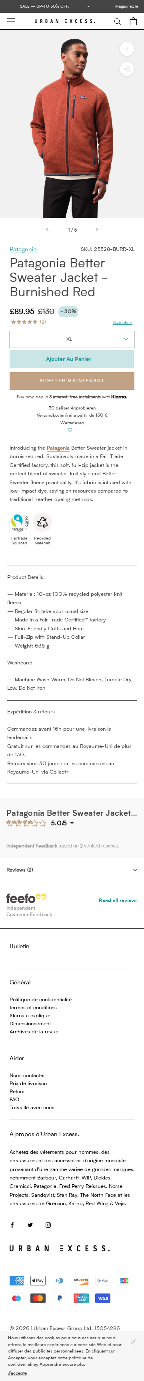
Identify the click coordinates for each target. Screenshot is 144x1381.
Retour (17, 1091)
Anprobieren (83, 408)
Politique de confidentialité (41, 999)
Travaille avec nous (32, 1107)
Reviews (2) (19, 870)
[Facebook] (12, 1225)
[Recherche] (117, 21)
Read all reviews (118, 900)
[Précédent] (47, 230)
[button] (70, 430)
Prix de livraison (28, 1083)
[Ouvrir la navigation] (11, 21)
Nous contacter (27, 1075)
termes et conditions (33, 1007)
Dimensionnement (30, 1024)
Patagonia (23, 250)
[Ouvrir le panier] (133, 21)
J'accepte (17, 1373)
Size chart (122, 323)
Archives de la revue (34, 1032)
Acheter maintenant (72, 381)
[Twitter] (30, 1225)
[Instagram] (48, 1225)
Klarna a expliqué (30, 1015)
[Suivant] (97, 230)
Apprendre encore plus (63, 1365)
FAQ (14, 1099)
